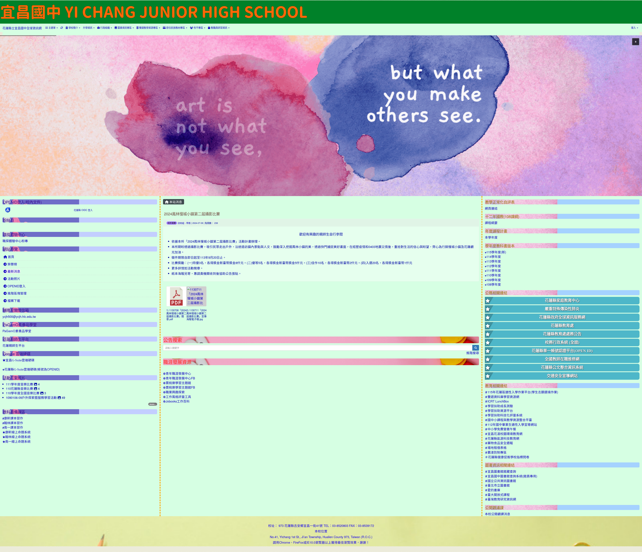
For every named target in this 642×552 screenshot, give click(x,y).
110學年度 (493, 275)
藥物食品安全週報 (499, 443)
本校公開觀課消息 (497, 514)
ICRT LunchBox (497, 401)
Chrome (284, 542)
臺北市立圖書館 (497, 485)
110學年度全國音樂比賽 (23, 393)
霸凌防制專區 (496, 452)
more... (152, 404)
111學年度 (493, 270)
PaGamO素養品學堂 (17, 331)
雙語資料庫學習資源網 (502, 396)
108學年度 (493, 284)
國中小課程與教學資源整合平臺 (508, 420)
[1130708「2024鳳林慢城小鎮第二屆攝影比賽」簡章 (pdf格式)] (176, 296)
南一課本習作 (13, 427)
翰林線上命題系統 (17, 436)
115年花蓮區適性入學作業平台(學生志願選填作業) (521, 392)
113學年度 (493, 261)
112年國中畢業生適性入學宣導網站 (511, 424)
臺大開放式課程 (497, 494)
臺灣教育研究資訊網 (500, 499)
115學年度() (495, 252)
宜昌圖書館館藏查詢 (500, 471)
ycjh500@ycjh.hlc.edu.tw (19, 316)
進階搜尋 (472, 353)
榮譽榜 (12, 264)
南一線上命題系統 (17, 441)
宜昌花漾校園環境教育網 (503, 433)
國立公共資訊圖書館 (500, 481)
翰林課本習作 (13, 423)
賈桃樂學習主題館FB (179, 387)
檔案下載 (13, 300)
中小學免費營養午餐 (500, 429)
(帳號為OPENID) (31, 369)
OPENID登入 (16, 286)
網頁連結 (491, 208)
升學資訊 (88, 27)
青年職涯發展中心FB (179, 378)
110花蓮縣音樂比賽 (20, 388)
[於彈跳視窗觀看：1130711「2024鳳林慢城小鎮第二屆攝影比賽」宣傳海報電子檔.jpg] (196, 296)
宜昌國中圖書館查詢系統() (511, 476)
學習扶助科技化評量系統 (503, 415)
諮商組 (181, 223)
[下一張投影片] (634, 116)
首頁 (10, 256)
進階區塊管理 (17, 293)
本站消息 (175, 202)
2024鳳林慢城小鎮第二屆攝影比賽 (192, 213)
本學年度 (491, 237)
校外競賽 (172, 223)
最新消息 (13, 271)
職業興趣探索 (174, 392)
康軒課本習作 (13, 418)
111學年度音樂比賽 (20, 384)
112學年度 (493, 266)
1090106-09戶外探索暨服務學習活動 (32, 397)
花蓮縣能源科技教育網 (502, 438)
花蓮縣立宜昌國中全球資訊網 (22, 28)
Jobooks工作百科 (176, 401)
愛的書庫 (492, 490)
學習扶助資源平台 (499, 410)
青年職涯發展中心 (177, 373)
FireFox (298, 542)
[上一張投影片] (8, 116)
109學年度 (493, 280)
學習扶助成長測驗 (499, 406)
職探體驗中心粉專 (15, 241)
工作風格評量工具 (177, 396)
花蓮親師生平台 (14, 345)
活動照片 (13, 278)
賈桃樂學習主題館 (177, 383)
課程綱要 (491, 222)
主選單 (52, 27)
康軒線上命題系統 (17, 432)
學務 (188, 223)
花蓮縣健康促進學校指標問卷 (507, 457)
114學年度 (493, 256)
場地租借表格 (496, 447)
